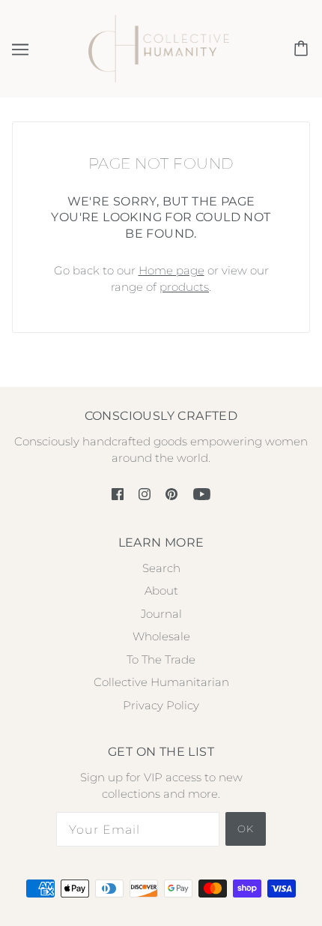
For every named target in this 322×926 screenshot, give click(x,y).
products (184, 287)
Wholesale (161, 636)
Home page (171, 270)
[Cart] (303, 48)
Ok (245, 829)
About (161, 590)
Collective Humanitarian (161, 682)
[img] (117, 493)
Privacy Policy (161, 705)
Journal (161, 614)
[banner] (159, 47)
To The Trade (161, 659)
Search (161, 568)
